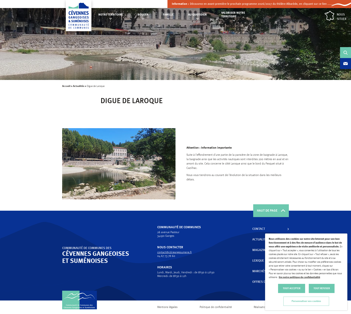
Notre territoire (110, 14)
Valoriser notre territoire (233, 15)
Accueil (66, 86)
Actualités (78, 86)
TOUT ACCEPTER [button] (291, 288)
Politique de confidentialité (216, 307)
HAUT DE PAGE (267, 210)
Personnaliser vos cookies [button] (306, 301)
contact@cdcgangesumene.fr (174, 252)
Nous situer (341, 17)
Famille (168, 14)
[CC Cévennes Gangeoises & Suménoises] (78, 15)
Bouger (142, 14)
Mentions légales (167, 307)
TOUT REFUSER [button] (322, 288)
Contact (258, 229)
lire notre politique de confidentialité (299, 277)
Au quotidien (197, 14)
